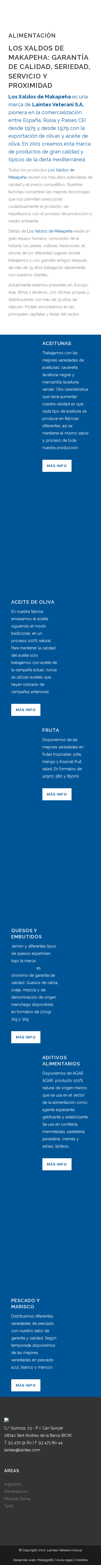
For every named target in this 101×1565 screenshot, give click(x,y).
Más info (57, 466)
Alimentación (16, 1491)
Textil (8, 1506)
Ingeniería (13, 1484)
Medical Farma (17, 1499)
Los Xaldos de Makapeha (39, 97)
